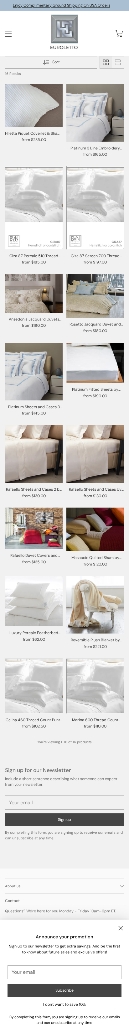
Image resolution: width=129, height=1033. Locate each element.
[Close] (120, 928)
